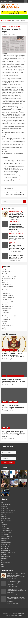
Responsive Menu (25, 1)
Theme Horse (21, 613)
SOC (3, 323)
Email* (2, 456)
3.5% (3, 269)
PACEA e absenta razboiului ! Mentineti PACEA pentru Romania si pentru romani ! (17, 236)
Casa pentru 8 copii (8, 188)
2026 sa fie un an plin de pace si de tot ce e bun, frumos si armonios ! (16, 257)
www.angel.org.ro (17, 179)
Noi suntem (5, 310)
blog (3, 288)
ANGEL (10, 221)
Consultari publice (6, 295)
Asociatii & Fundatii (14, 211)
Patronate (4, 312)
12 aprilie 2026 (12, 231)
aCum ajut (4, 273)
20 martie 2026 (13, 239)
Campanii (4, 290)
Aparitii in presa (6, 284)
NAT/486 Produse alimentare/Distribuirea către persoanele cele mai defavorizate (14, 193)
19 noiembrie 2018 (6, 34)
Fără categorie (5, 299)
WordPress (19, 615)
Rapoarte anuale (6, 319)
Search (24, 201)
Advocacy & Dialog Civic (8, 277)
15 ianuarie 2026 (13, 251)
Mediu (3, 304)
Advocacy (11, 233)
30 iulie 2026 (12, 219)
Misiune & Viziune (6, 306)
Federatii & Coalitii (6, 301)
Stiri (21, 211)
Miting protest (5, 308)
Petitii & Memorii (19, 233)
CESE (3, 291)
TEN (3, 329)
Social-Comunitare (14, 26)
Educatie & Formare (7, 297)
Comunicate (16, 221)
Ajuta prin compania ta (7, 278)
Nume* (3, 450)
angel (13, 34)
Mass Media (12, 223)
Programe (5, 26)
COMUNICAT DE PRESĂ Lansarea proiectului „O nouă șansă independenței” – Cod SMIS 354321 (17, 215)
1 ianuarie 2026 (13, 260)
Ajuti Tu (4, 280)
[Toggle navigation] (3, 17)
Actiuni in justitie (6, 271)
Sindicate (4, 321)
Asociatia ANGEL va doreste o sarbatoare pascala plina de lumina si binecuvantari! (16, 227)
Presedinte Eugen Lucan (8, 316)
